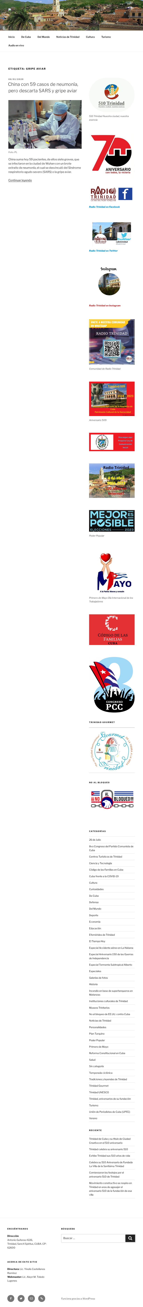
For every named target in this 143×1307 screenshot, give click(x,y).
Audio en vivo (16, 45)
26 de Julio (95, 839)
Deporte (93, 915)
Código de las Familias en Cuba (106, 869)
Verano (93, 1118)
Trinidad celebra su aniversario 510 (108, 1149)
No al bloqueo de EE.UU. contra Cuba (109, 1014)
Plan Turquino (96, 1033)
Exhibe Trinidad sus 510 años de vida (109, 1155)
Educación (95, 928)
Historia (93, 984)
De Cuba (26, 36)
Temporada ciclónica (100, 1072)
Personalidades (97, 1027)
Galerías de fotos (98, 977)
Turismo (106, 36)
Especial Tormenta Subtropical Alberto (110, 964)
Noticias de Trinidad (67, 36)
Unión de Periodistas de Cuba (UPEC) (109, 1111)
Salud (92, 1059)
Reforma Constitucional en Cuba (107, 1053)
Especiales (95, 971)
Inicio (11, 36)
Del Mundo (43, 36)
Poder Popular (97, 1040)
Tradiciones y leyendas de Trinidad (108, 1079)
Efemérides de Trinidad (102, 934)
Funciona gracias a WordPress (78, 1298)
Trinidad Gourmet (98, 1085)
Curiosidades (96, 889)
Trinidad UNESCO (99, 1092)
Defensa (94, 902)
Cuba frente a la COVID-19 (104, 876)
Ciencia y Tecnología (100, 863)
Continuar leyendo (20, 180)
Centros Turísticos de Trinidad (105, 856)
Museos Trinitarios (99, 1007)
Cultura (90, 36)
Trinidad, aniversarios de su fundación (110, 1098)
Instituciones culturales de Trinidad (108, 1001)
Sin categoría (96, 1066)
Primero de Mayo (98, 1046)
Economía (94, 921)
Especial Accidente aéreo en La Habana (111, 947)
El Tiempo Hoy (97, 941)
